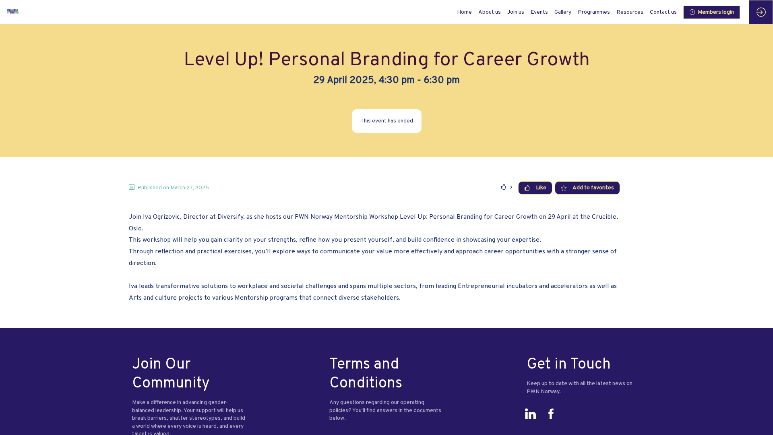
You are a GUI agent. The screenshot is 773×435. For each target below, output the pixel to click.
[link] (489, 12)
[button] (711, 12)
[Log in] (761, 12)
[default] (464, 12)
